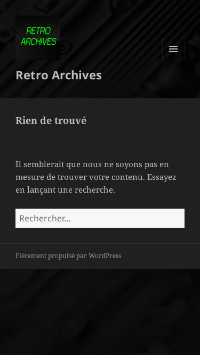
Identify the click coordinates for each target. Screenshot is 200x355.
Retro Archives (58, 74)
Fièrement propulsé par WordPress (68, 255)
